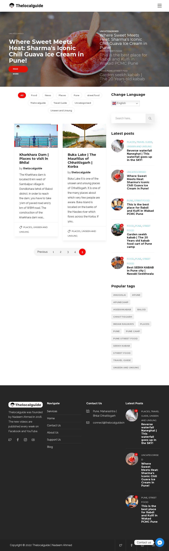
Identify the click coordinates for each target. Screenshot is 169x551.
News (48, 95)
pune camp (133, 331)
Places (62, 95)
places (144, 324)
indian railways (123, 324)
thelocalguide (32, 168)
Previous (42, 251)
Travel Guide (60, 103)
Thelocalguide (38, 103)
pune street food (125, 338)
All (21, 95)
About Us (52, 432)
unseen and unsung (126, 367)
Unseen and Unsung (61, 110)
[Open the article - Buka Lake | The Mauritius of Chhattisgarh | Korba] (73, 136)
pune (116, 331)
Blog (50, 446)
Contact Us (54, 425)
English (121, 103)
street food (93, 95)
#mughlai (119, 295)
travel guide (122, 360)
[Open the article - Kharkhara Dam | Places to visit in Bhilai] (25, 136)
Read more (15, 70)
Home (51, 418)
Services (52, 411)
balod (141, 309)
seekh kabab (121, 345)
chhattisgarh (122, 316)
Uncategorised (83, 103)
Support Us (54, 439)
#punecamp (120, 302)
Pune (76, 95)
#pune (136, 295)
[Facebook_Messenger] (159, 542)
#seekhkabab (122, 309)
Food (34, 95)
